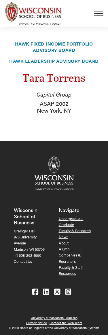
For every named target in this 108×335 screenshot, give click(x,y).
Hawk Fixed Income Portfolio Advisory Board (54, 46)
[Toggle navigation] (101, 13)
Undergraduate (71, 218)
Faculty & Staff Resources (71, 270)
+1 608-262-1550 (27, 255)
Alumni (64, 249)
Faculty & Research (75, 230)
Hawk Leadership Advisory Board (53, 61)
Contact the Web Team (66, 323)
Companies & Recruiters (70, 258)
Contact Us (23, 261)
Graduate (66, 224)
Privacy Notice (36, 323)
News (63, 236)
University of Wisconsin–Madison (54, 318)
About (64, 243)
